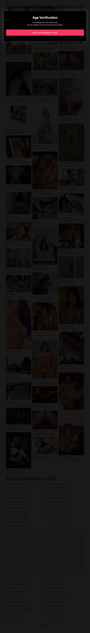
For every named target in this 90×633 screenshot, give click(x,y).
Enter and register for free (45, 32)
